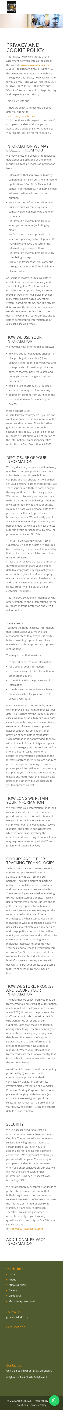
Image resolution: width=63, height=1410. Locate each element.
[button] (54, 1400)
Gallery (13, 1290)
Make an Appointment (22, 1301)
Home (12, 1274)
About (12, 1279)
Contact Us (15, 1295)
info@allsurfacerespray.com (26, 1228)
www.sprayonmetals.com (36, 65)
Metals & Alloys (18, 1284)
